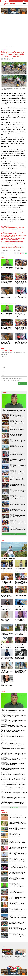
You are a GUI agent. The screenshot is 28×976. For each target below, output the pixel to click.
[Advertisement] (14, 30)
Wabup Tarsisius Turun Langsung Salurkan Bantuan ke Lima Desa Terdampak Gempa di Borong (17, 472)
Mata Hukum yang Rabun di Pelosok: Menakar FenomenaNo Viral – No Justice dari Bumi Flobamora (7, 595)
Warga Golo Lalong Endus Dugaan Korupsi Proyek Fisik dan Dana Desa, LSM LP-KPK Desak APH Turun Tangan (18, 497)
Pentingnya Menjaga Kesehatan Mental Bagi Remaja (20, 621)
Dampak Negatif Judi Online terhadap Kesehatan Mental (20, 633)
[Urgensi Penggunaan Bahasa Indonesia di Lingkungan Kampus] (7, 614)
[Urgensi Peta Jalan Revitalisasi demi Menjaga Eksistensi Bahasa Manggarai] (7, 602)
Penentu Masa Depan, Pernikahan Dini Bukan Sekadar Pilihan (6, 582)
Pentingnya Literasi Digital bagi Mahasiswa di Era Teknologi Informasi (21, 671)
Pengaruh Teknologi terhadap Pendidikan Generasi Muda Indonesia (20, 659)
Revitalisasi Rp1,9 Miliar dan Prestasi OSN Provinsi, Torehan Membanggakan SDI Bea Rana (18, 860)
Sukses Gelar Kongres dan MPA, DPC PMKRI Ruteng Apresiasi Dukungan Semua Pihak (17, 923)
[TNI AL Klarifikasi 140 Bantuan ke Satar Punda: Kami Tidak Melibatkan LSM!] (5, 460)
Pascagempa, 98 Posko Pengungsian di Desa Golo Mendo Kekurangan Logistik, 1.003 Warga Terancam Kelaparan (17, 510)
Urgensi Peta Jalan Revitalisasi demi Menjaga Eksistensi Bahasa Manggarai (7, 608)
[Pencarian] (26, 4)
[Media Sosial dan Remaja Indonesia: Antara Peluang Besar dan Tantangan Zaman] (7, 652)
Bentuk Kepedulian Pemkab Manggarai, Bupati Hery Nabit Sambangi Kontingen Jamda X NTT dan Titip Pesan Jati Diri (18, 866)
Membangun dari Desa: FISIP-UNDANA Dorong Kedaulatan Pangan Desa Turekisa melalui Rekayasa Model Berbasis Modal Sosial (17, 829)
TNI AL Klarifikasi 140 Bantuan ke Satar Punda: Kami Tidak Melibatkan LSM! (17, 460)
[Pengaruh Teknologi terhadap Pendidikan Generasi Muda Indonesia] (21, 652)
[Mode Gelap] (24, 4)
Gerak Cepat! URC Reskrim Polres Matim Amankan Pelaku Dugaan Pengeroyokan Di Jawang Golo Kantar (18, 910)
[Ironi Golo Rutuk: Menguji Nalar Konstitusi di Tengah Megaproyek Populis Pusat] (21, 563)
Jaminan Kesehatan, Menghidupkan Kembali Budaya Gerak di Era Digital (20, 608)
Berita (2, 49)
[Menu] (2, 3)
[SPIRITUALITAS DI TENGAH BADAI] (5, 447)
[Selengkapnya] (25, 946)
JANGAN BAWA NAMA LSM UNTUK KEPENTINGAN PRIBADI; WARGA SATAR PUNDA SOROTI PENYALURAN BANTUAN (18, 516)
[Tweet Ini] (18, 253)
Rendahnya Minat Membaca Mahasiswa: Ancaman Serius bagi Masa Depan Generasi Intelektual (20, 646)
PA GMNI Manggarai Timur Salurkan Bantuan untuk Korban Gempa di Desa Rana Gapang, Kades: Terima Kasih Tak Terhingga (18, 528)
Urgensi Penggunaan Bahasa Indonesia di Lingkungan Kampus (5, 621)
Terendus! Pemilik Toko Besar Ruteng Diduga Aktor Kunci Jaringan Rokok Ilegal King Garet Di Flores (17, 935)
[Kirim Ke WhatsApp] (26, 253)
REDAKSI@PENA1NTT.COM (8, 58)
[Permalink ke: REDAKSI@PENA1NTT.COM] (2, 59)
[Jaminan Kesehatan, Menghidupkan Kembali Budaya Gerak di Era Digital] (21, 602)
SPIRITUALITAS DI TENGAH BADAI (17, 446)
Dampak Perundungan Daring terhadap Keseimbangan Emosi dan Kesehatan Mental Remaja (7, 684)
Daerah (5, 49)
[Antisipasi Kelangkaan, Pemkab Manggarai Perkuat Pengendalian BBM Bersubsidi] (5, 485)
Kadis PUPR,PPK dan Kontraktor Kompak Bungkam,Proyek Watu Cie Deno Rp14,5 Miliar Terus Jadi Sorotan (17, 816)
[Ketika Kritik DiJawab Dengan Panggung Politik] (21, 589)
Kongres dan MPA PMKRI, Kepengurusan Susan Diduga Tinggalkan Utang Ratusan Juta (18, 848)
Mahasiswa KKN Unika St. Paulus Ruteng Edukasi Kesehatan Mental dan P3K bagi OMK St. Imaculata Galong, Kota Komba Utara (18, 929)
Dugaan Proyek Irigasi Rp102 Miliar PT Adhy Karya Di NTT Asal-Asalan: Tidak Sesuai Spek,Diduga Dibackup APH (17, 823)
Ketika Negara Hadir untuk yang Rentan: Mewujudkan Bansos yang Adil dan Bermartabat (7, 646)
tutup (15, 969)
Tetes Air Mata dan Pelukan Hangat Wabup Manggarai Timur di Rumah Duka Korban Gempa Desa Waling (18, 466)
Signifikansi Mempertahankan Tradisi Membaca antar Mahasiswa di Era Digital (6, 671)
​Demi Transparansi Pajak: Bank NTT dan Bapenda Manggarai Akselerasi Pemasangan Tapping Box (17, 904)
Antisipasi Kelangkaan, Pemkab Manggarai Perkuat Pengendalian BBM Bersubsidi (17, 485)
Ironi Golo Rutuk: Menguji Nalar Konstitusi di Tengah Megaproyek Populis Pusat (21, 570)
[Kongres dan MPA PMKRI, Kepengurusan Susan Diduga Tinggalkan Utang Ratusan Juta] (4, 848)
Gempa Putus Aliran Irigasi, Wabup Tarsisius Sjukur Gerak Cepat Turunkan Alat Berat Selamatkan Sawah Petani (13, 229)
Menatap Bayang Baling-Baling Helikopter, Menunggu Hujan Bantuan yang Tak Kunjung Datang (7, 570)
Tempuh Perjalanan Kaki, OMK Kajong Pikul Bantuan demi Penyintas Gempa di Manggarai (13, 239)
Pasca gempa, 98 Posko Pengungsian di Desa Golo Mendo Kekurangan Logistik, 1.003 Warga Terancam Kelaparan (17, 503)
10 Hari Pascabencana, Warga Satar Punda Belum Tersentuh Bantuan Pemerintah (16, 478)
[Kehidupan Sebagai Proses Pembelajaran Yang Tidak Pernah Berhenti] (7, 627)
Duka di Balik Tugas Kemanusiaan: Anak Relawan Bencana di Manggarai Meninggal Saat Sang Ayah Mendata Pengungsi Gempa (12, 243)
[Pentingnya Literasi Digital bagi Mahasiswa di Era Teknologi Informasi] (21, 665)
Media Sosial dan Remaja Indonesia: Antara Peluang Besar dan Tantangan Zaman (7, 659)
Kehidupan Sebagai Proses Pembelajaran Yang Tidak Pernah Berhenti (7, 633)
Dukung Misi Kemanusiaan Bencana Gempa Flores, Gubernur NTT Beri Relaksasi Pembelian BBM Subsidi (18, 491)
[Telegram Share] (23, 253)
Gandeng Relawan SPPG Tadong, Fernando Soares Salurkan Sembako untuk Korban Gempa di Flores (12, 246)
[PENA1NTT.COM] (9, 3)
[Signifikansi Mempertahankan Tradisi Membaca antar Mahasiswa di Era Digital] (7, 665)
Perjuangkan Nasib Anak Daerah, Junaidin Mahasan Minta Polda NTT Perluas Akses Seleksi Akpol (17, 841)
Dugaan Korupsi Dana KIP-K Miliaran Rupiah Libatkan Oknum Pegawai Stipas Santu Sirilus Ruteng (18, 916)
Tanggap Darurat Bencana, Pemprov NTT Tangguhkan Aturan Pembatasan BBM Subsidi (13, 232)
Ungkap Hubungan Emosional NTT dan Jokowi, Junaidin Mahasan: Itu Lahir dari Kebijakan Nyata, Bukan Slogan (18, 854)
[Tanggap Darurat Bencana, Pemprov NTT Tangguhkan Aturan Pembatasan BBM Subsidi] (21, 262)
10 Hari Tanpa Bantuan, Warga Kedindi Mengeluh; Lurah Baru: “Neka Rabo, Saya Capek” (13, 236)
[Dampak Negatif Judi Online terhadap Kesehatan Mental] (21, 627)
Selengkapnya (13, 534)
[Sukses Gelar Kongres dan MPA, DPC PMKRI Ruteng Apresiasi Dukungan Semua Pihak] (4, 923)
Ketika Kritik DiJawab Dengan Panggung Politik (20, 594)
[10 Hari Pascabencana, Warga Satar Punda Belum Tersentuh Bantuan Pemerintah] (5, 479)
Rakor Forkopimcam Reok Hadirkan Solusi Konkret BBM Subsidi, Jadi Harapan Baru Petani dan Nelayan (17, 873)
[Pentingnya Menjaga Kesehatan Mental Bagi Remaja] (21, 614)
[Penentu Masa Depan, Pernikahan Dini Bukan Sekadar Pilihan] (7, 576)
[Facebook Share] (15, 253)
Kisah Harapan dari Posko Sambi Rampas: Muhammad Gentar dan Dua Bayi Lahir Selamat (17, 522)
